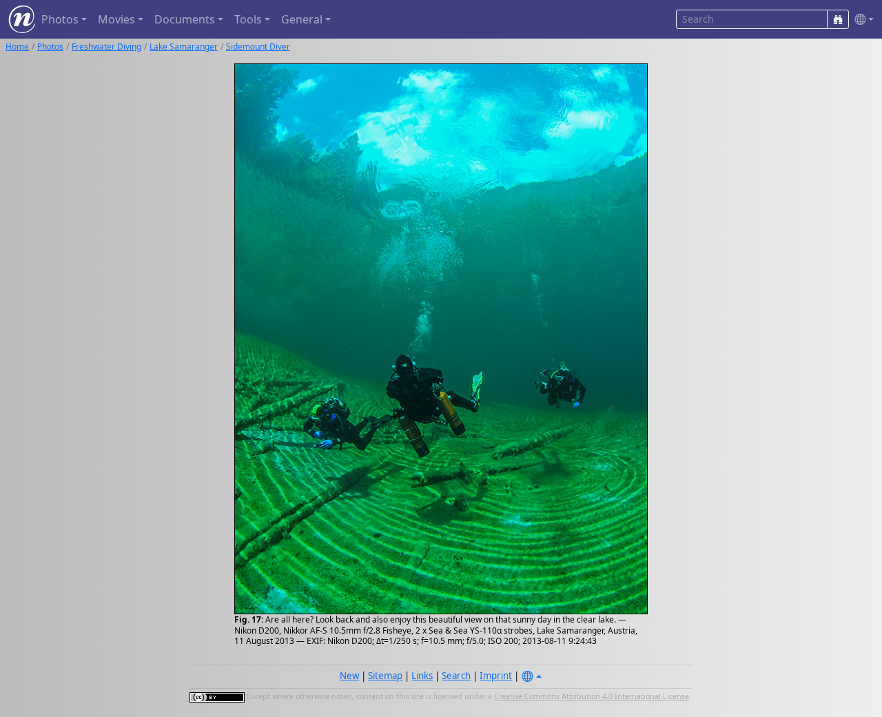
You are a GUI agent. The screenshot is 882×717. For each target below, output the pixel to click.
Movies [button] (116, 19)
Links (422, 675)
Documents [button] (184, 19)
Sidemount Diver (258, 46)
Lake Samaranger (184, 46)
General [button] (301, 19)
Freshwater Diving (106, 46)
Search (456, 675)
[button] (861, 19)
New (349, 675)
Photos (50, 46)
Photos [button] (60, 19)
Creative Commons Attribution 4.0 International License (591, 696)
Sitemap (385, 675)
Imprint (496, 675)
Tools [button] (248, 19)
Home (17, 46)
